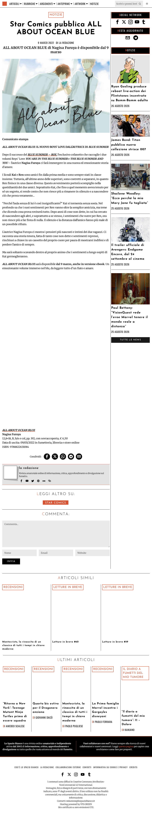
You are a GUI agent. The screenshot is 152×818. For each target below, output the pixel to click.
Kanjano (129, 730)
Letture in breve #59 (115, 642)
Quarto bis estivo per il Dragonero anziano (46, 708)
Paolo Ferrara (103, 722)
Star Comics (55, 503)
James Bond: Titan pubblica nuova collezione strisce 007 (128, 145)
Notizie (56, 14)
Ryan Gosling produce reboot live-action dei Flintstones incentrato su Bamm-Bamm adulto (129, 93)
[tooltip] (47, 456)
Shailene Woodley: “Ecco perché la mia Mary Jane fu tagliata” (129, 198)
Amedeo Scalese (15, 726)
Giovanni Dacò (44, 717)
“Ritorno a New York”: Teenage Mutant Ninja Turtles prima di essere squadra (15, 712)
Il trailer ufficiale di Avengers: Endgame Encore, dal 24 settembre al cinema (127, 252)
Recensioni (13, 587)
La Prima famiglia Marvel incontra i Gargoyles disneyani (105, 710)
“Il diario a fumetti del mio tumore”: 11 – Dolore (133, 718)
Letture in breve (67, 587)
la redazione (66, 43)
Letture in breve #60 (65, 642)
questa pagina (126, 746)
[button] (140, 4)
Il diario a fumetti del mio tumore (133, 673)
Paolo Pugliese (74, 726)
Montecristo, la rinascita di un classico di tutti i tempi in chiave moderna (23, 645)
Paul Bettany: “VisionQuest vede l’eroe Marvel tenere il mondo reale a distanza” (129, 317)
